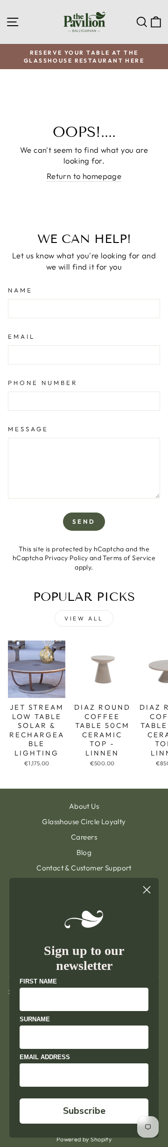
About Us (84, 806)
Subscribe (84, 1110)
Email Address (45, 1057)
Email (21, 336)
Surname (35, 1019)
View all (84, 618)
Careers (84, 837)
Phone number (42, 382)
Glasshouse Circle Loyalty (84, 821)
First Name (38, 981)
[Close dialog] (147, 890)
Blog (84, 852)
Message (28, 429)
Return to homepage (84, 176)
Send (84, 521)
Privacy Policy (66, 558)
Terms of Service (129, 558)
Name (20, 290)
